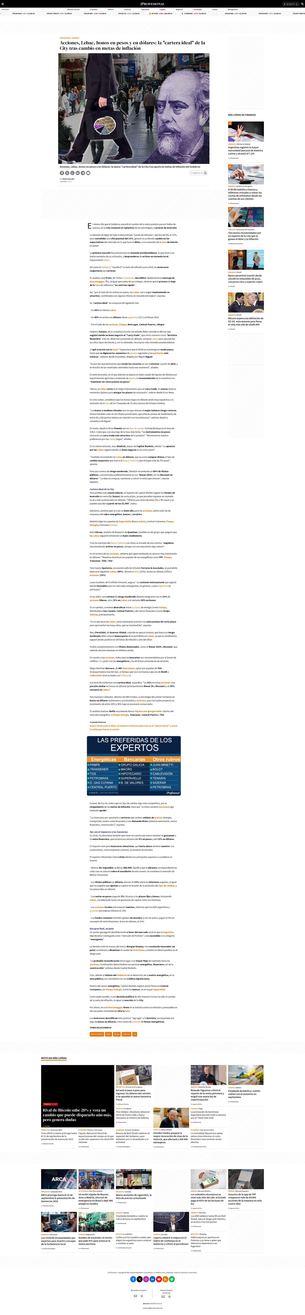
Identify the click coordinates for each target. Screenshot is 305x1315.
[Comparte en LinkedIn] (78, 173)
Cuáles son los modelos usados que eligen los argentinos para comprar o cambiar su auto (133, 1240)
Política (111, 9)
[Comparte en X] (67, 173)
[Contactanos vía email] (135, 1296)
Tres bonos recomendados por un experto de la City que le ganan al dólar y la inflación (244, 236)
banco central (97, 1034)
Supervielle (125, 521)
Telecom (125, 675)
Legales (162, 9)
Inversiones (128, 278)
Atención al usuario (138, 1290)
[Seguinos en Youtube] (159, 1279)
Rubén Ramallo (68, 179)
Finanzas (127, 9)
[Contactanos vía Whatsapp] (141, 1296)
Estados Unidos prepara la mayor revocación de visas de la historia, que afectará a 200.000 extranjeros (170, 1138)
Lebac (106, 260)
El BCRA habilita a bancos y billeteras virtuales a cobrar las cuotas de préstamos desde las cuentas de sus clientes (245, 194)
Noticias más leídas (54, 1058)
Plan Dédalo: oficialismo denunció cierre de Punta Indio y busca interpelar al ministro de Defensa (133, 1114)
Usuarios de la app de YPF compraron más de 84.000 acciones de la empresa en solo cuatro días (245, 1199)
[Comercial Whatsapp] (169, 1296)
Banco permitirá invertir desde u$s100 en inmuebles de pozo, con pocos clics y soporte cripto (245, 279)
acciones (113, 324)
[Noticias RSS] (165, 1279)
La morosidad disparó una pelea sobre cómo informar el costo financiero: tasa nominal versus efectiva (207, 1138)
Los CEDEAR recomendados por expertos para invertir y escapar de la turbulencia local (58, 1241)
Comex (214, 9)
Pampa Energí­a (121, 714)
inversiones (139, 950)
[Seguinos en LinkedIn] (152, 1279)
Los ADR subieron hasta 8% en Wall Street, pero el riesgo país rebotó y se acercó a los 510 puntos (208, 1219)
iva (134, 1034)
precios (133, 353)
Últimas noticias (73, 9)
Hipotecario (141, 711)
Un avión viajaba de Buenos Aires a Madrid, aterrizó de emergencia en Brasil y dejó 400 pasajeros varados (96, 1199)
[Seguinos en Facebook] (133, 1279)
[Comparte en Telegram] (83, 173)
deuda (132, 378)
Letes (119, 457)
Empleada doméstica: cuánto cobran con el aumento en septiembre (244, 1094)
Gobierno (106, 267)
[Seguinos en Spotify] (172, 1279)
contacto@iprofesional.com (153, 1308)
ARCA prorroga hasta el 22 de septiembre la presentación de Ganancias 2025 (58, 1198)
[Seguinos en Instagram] (146, 1279)
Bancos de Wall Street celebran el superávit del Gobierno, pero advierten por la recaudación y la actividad (133, 1138)
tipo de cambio (137, 428)
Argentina (163, 586)
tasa (164, 242)
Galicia (142, 521)
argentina (133, 317)
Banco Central (130, 460)
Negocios (179, 9)
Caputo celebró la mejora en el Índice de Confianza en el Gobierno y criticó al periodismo (170, 1241)
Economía (93, 9)
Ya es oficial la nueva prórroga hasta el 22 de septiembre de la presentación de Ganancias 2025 (59, 1136)
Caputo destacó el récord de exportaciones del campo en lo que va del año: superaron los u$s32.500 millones (96, 1138)
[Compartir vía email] (88, 173)
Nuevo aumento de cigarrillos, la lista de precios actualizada (134, 1196)
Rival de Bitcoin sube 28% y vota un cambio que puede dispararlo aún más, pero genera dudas (77, 1114)
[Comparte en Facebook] (62, 173)
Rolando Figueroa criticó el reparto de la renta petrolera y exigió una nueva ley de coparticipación (207, 1095)
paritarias (158, 353)
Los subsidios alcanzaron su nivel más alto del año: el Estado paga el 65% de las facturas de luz (208, 1199)
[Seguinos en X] (140, 1279)
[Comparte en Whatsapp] (72, 173)
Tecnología (197, 9)
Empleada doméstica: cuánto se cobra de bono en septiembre (132, 1217)
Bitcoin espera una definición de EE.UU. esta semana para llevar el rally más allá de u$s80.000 (245, 321)
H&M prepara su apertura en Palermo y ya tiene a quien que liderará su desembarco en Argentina (206, 1242)
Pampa (123, 324)
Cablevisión (96, 675)
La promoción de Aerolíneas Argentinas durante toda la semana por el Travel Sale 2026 (208, 1114)
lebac (108, 1034)
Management (233, 9)
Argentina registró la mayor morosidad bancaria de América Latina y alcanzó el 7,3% (245, 150)
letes (136, 571)
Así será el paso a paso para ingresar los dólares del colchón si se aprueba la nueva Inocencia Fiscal (133, 1095)
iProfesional (65, 38)
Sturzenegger (97, 281)
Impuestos (145, 9)
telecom (126, 1034)
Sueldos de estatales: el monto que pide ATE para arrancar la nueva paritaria (95, 1241)
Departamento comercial (166, 1291)
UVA (100, 661)
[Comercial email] (163, 1296)
